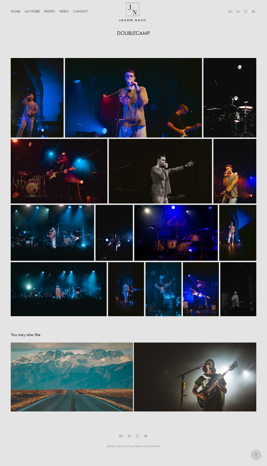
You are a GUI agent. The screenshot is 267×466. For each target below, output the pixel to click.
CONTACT (80, 11)
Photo (49, 11)
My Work (32, 11)
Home (15, 11)
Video (64, 11)
